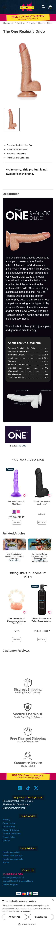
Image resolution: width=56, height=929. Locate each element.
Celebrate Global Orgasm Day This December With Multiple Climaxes (40, 557)
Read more (25, 911)
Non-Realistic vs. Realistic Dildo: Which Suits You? (14, 556)
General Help (9, 826)
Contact (6, 840)
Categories (8, 23)
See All (6, 862)
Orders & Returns (11, 830)
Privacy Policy (9, 837)
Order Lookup (9, 823)
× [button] (53, 900)
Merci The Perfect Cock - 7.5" (42, 502)
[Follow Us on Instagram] (20, 788)
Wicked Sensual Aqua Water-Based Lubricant (41, 619)
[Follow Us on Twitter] (36, 788)
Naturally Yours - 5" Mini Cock (16, 502)
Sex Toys (21, 23)
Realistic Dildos (45, 23)
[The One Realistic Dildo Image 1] (28, 70)
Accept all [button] (14, 917)
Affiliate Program (10, 884)
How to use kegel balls (13, 859)
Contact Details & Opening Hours (18, 881)
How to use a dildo (11, 852)
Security (6, 819)
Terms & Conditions (11, 833)
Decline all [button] (41, 917)
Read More (14, 560)
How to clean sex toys (13, 855)
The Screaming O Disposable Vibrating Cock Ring (16, 621)
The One (21, 445)
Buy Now (16, 522)
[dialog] (28, 913)
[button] (4, 7)
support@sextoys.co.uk (13, 877)
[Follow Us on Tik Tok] (28, 788)
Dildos (32, 23)
